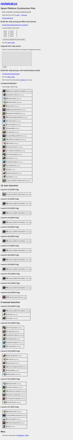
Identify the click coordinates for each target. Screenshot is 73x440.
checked (22, 80)
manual (24, 15)
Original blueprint (7, 18)
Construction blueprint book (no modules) (15, 25)
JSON (27, 435)
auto (17, 15)
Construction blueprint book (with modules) (14, 39)
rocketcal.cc (9, 3)
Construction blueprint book (10, 74)
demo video (11, 42)
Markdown (20, 435)
